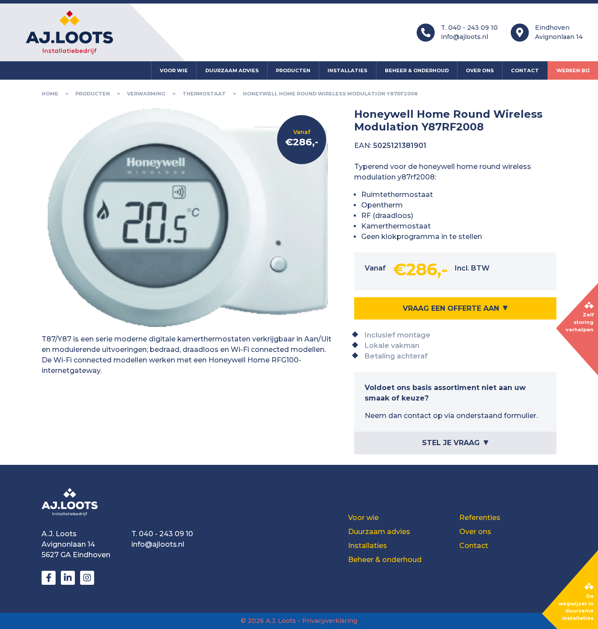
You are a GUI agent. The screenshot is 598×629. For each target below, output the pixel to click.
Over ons (480, 70)
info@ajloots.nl (464, 37)
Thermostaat (204, 94)
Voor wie (174, 70)
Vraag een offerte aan (451, 308)
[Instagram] (87, 578)
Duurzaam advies (232, 70)
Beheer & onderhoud (417, 70)
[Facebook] (49, 578)
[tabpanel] (187, 355)
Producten (293, 70)
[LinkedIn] (68, 578)
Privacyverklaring (329, 621)
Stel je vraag (451, 443)
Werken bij (573, 70)
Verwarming (146, 94)
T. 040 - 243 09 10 (469, 28)
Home (50, 94)
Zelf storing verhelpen (580, 322)
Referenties (479, 517)
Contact (525, 70)
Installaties (347, 70)
